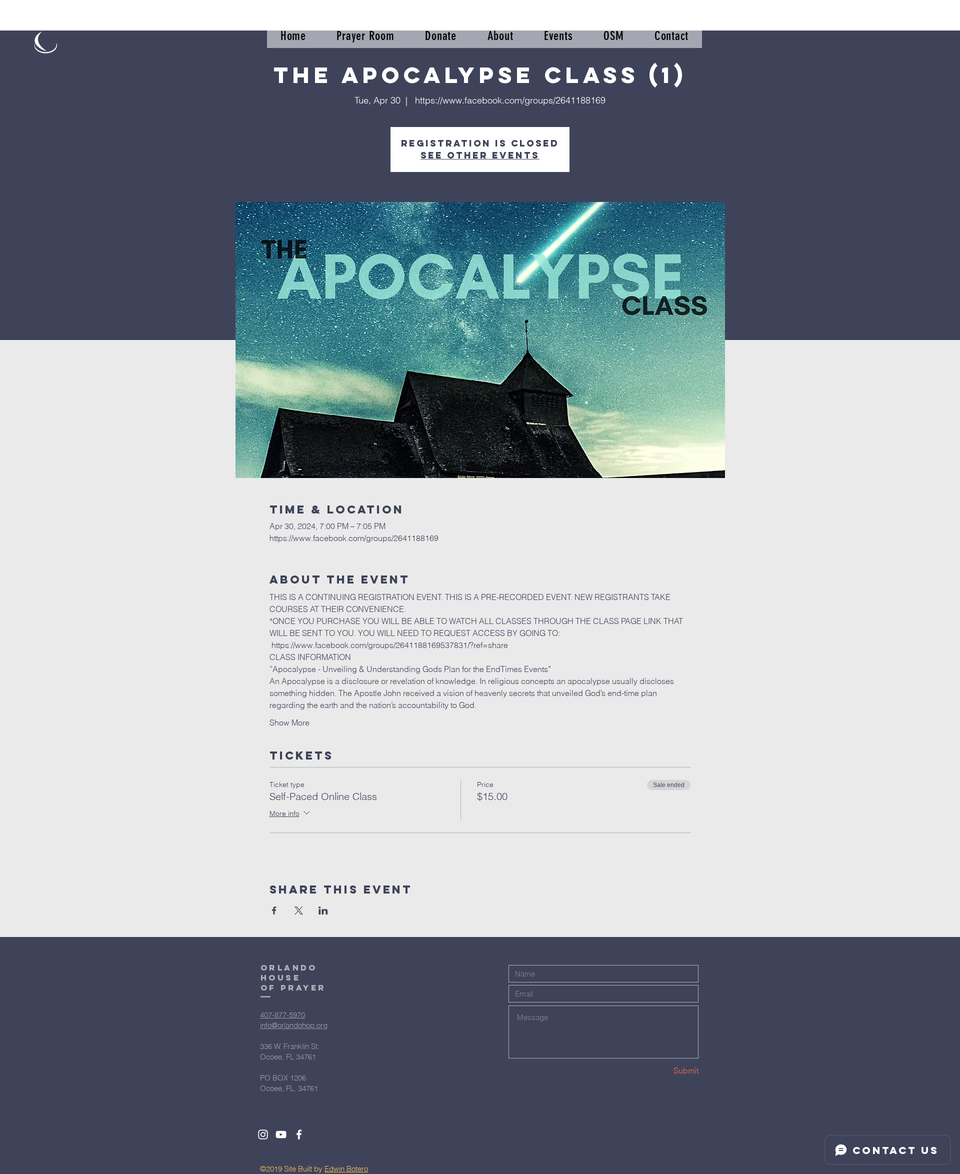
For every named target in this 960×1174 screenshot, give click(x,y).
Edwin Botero (346, 1169)
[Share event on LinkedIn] (323, 910)
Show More (290, 723)
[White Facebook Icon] (299, 1134)
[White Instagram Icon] (263, 1134)
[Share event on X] (299, 910)
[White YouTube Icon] (281, 1134)
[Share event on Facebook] (274, 910)
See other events (480, 155)
